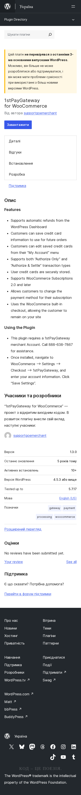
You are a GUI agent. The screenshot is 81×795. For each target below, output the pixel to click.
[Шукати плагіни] (50, 34)
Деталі (14, 141)
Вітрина (49, 620)
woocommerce (65, 516)
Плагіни (49, 636)
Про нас (11, 620)
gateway (54, 508)
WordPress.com (19, 694)
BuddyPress (16, 717)
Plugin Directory (15, 19)
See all (71, 562)
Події (47, 665)
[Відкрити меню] (74, 6)
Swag (49, 680)
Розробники (14, 672)
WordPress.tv (17, 680)
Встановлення (21, 163)
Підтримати (55, 672)
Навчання (12, 657)
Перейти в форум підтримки (27, 594)
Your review (13, 562)
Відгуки (15, 152)
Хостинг (11, 636)
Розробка (17, 174)
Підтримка (17, 186)
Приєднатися (54, 657)
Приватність (14, 643)
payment (69, 508)
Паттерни (51, 643)
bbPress (13, 709)
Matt (10, 702)
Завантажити (18, 124)
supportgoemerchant (40, 113)
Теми (47, 628)
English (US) (68, 498)
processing (44, 516)
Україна (20, 736)
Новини (10, 628)
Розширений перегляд (22, 529)
